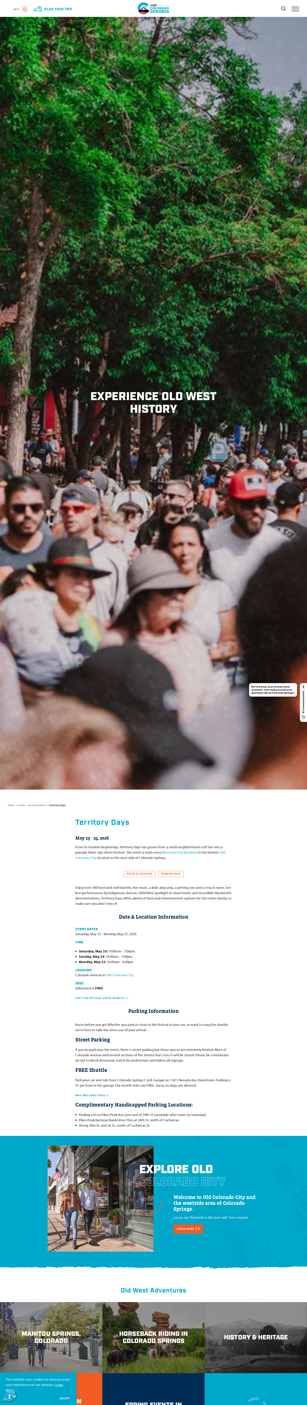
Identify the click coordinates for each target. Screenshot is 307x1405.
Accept (65, 1398)
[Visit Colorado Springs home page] (153, 8)
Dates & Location (139, 873)
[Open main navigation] (295, 8)
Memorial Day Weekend (180, 852)
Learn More (185, 1229)
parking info (171, 873)
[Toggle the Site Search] (283, 8)
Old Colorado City (119, 975)
